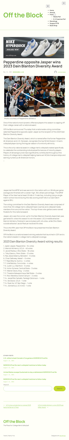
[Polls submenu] (54, 15)
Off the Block (23, 14)
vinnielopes (62, 72)
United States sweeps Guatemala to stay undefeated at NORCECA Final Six (30, 372)
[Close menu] (48, 6)
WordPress (63, 435)
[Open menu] (64, 3)
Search (6, 385)
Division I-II (18, 72)
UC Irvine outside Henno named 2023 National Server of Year (17, 406)
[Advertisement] (34, 174)
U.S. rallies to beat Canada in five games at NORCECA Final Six (25, 358)
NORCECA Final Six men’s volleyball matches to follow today (24, 365)
